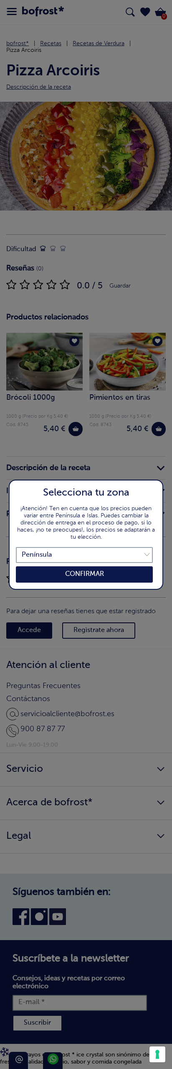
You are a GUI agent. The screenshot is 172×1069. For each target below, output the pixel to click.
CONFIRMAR (84, 574)
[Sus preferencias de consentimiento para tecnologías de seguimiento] (157, 1054)
